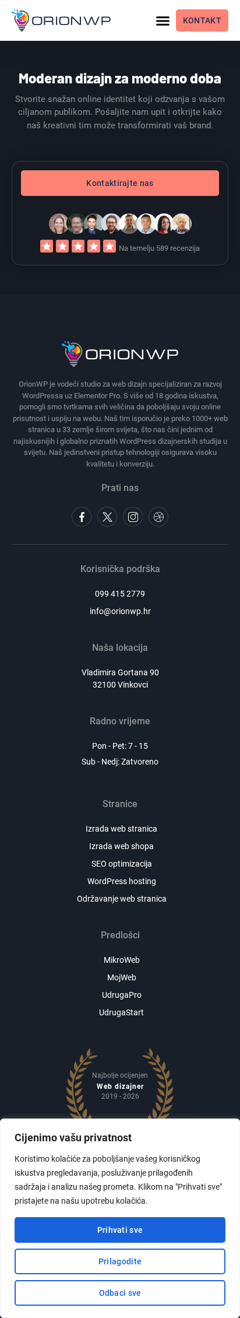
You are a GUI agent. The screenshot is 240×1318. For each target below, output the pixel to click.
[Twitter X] (107, 517)
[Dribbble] (158, 517)
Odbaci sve (120, 1293)
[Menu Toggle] (163, 20)
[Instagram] (133, 517)
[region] (120, 1218)
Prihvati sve (120, 1230)
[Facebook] (81, 517)
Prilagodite (120, 1261)
